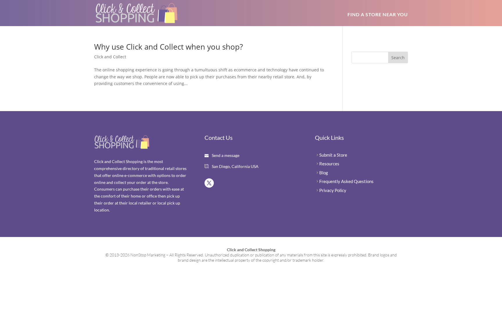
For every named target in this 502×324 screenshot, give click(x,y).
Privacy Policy (332, 190)
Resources (329, 163)
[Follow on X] (209, 183)
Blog (323, 172)
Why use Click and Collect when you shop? (168, 46)
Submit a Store (333, 155)
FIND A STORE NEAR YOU (377, 14)
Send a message (225, 155)
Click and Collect (110, 56)
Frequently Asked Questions (346, 181)
